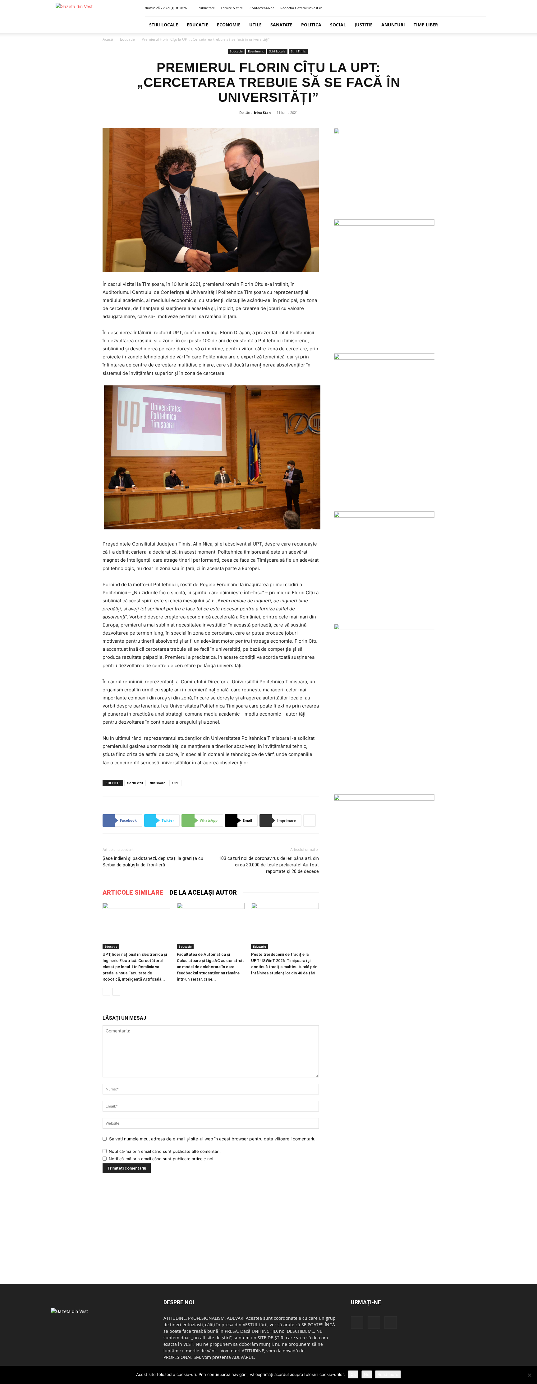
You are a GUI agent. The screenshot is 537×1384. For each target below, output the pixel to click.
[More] (309, 820)
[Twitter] (471, 8)
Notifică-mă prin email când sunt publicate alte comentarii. (165, 1151)
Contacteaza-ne (262, 8)
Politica (311, 25)
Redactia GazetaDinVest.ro (301, 8)
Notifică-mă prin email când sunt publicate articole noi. (161, 1158)
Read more (388, 1374)
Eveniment (256, 51)
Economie (229, 25)
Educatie (197, 25)
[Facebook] (461, 8)
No (366, 1374)
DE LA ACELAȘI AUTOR (203, 892)
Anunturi (393, 25)
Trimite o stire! (232, 8)
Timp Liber (426, 25)
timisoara (157, 782)
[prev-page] (106, 991)
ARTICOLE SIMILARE (133, 892)
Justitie (364, 25)
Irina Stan (262, 112)
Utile (255, 25)
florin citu (135, 782)
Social (338, 25)
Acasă (108, 39)
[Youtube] (481, 8)
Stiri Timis (298, 51)
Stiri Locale (163, 25)
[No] (529, 1375)
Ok (353, 1374)
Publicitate (206, 8)
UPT (175, 782)
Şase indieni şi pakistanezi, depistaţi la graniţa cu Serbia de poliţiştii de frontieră (153, 862)
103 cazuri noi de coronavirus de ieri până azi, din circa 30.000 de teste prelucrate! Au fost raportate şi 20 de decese (269, 865)
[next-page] (116, 991)
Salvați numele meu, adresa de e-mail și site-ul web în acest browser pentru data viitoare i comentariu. (213, 1138)
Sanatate (281, 25)
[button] (451, 8)
